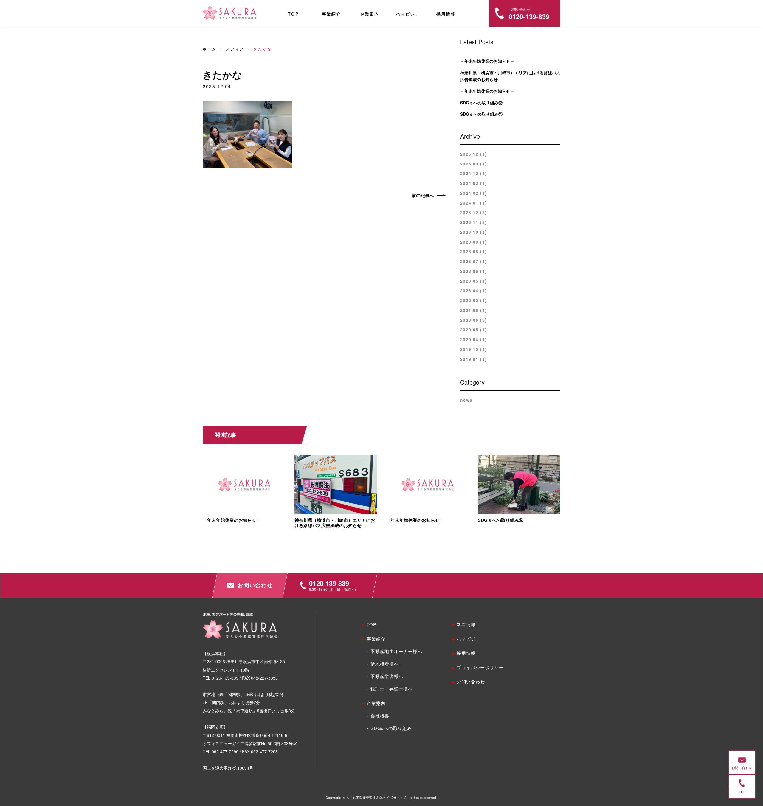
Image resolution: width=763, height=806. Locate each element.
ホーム (210, 49)
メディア (235, 49)
